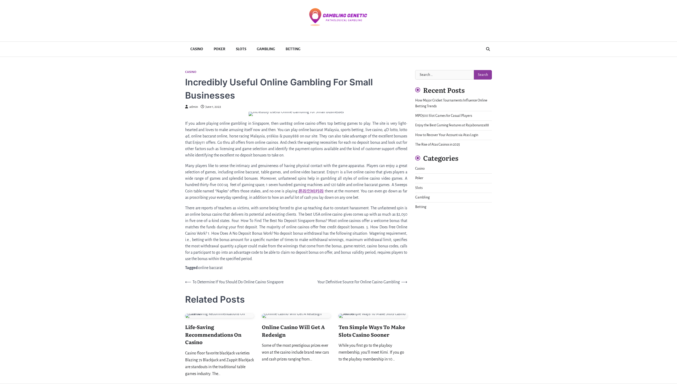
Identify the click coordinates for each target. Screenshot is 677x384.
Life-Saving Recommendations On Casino (213, 334)
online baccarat (210, 268)
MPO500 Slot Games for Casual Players (443, 116)
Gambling (266, 49)
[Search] (488, 49)
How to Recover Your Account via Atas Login (446, 135)
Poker (219, 49)
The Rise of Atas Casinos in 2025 (437, 144)
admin (193, 107)
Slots (241, 49)
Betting (293, 49)
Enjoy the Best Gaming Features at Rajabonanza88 (452, 125)
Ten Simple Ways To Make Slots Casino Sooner (371, 330)
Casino (196, 49)
